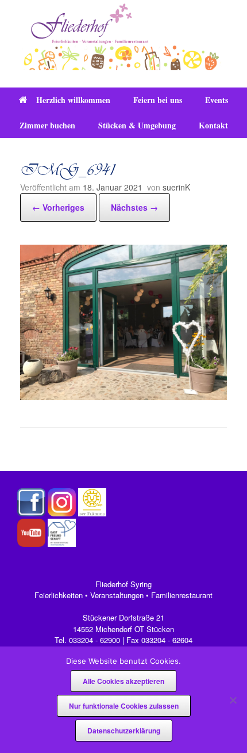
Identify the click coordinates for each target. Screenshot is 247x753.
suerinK (176, 187)
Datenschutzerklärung (123, 730)
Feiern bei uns (157, 100)
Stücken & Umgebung (137, 125)
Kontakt (213, 125)
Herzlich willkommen (73, 100)
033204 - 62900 (94, 639)
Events (216, 100)
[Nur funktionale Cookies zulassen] (232, 700)
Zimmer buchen (47, 125)
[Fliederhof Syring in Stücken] (123, 35)
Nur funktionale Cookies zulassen (124, 706)
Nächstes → (134, 207)
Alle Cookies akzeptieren (123, 681)
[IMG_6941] (123, 396)
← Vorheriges (58, 207)
